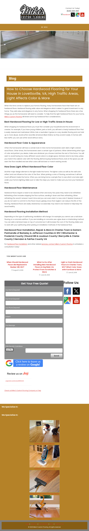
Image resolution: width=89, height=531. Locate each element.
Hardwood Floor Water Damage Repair (44, 494)
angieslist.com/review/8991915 (15, 381)
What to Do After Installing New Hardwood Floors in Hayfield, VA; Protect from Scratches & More (44, 267)
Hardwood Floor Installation (44, 444)
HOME (27, 524)
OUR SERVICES (43, 524)
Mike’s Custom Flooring (13, 117)
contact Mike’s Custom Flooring (61, 244)
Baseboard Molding (44, 519)
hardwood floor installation (17, 244)
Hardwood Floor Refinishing (44, 469)
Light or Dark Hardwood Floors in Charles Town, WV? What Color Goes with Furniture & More (71, 266)
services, (45, 244)
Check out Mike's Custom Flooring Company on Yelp (22, 390)
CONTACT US (59, 524)
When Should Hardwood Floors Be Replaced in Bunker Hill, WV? (17, 264)
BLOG (51, 524)
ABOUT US (34, 524)
